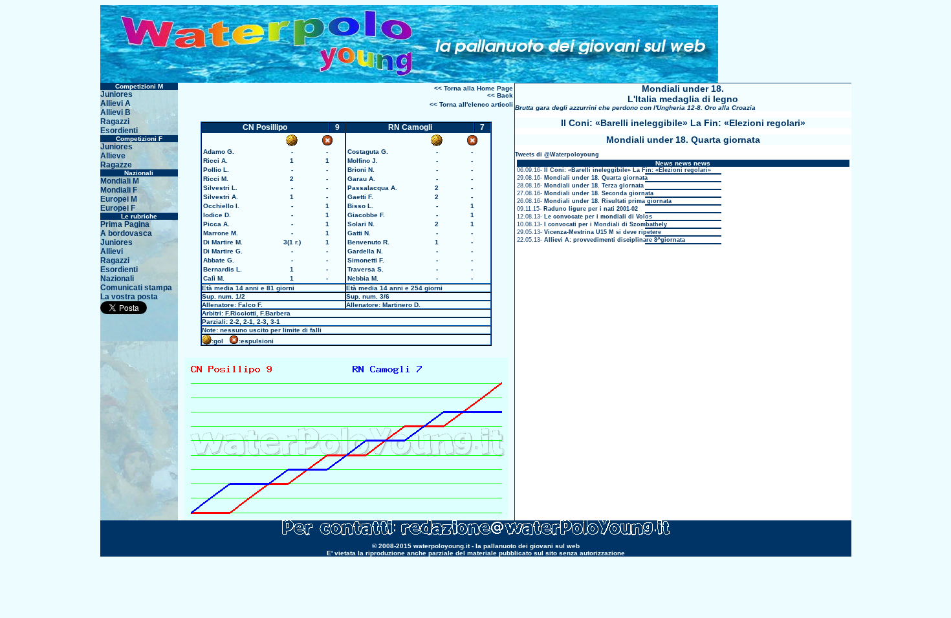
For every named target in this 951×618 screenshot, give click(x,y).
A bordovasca (126, 233)
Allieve (113, 155)
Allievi (111, 251)
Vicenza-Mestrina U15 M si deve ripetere (602, 232)
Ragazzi (114, 121)
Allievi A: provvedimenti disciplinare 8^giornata (614, 240)
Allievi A (115, 103)
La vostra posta (129, 296)
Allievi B (115, 112)
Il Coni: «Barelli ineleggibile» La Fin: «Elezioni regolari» (627, 170)
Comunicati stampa (136, 287)
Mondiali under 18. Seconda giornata (598, 193)
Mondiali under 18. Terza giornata (594, 185)
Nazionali (117, 278)
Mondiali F (118, 190)
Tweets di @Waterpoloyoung (557, 154)
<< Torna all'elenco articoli (471, 104)
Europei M (118, 199)
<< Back (500, 95)
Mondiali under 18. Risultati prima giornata (608, 201)
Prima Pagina (124, 224)
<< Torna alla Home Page (473, 88)
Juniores (116, 94)
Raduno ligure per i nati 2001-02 (590, 209)
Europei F (117, 208)
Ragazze (116, 164)
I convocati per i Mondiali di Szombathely (605, 224)
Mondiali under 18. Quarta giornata (596, 178)
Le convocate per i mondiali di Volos (598, 216)
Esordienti (119, 130)
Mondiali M (119, 181)
